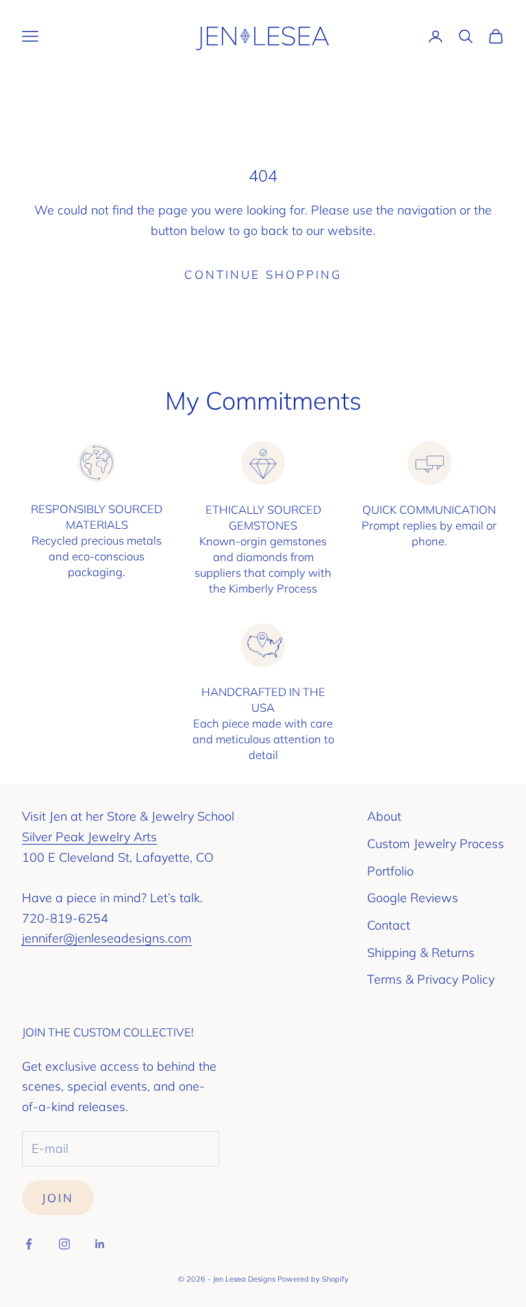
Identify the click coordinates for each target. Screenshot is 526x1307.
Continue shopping (263, 274)
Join (58, 1198)
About (384, 816)
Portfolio (390, 871)
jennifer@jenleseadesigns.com (107, 938)
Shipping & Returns (421, 952)
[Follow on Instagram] (64, 1244)
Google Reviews (412, 898)
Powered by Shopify (313, 1279)
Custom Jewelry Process (435, 843)
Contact (388, 925)
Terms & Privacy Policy (430, 979)
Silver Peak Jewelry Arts (89, 837)
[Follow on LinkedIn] (100, 1244)
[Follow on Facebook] (29, 1244)
